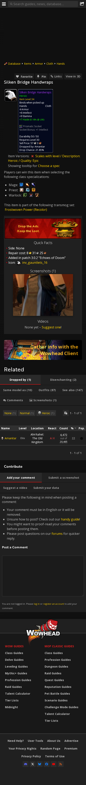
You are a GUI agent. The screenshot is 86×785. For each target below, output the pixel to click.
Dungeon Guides (56, 666)
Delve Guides (14, 660)
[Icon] (11, 95)
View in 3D (73, 76)
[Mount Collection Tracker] (43, 350)
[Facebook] (47, 764)
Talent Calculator (17, 693)
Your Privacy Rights (22, 748)
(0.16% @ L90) (36, 119)
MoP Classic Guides (59, 646)
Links (58, 76)
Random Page (50, 748)
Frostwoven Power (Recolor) (26, 209)
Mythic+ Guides (16, 673)
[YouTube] (54, 764)
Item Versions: (19, 156)
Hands (61, 63)
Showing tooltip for (23, 166)
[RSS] (61, 764)
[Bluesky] (40, 764)
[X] (33, 764)
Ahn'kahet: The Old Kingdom (37, 438)
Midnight (11, 707)
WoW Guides (14, 646)
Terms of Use (55, 756)
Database (14, 63)
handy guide (70, 519)
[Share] (82, 4)
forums (57, 533)
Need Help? (16, 741)
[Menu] (4, 4)
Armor (39, 63)
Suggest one (51, 327)
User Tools (35, 741)
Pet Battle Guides (57, 693)
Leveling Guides (16, 666)
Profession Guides (18, 680)
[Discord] (26, 764)
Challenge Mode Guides (61, 707)
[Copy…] (66, 413)
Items (27, 63)
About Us (53, 741)
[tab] (20, 380)
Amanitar (10, 438)
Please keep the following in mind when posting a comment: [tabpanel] (41, 552)
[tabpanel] (43, 433)
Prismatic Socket (32, 126)
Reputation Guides (58, 687)
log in (37, 603)
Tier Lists (12, 700)
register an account (53, 603)
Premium (70, 748)
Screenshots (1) (43, 271)
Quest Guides (54, 680)
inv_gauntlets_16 (34, 262)
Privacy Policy (31, 756)
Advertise (71, 741)
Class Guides (14, 653)
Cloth (49, 63)
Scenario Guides (56, 700)
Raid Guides (13, 687)
